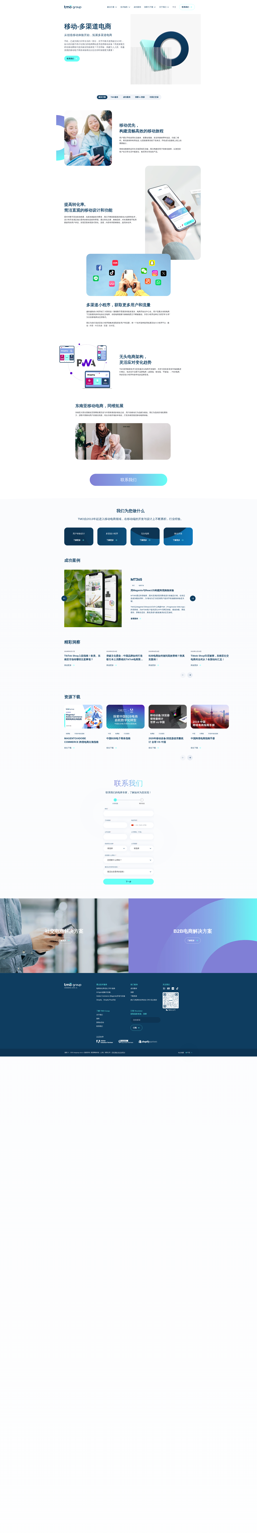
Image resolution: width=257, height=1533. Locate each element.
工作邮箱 (107, 820)
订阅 (135, 1028)
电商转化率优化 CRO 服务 (105, 988)
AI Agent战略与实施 (103, 992)
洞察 (132, 992)
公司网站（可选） (137, 832)
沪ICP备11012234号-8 (118, 1052)
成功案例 (134, 988)
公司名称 (107, 832)
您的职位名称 (109, 843)
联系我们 (99, 1026)
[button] (187, 7)
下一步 (128, 882)
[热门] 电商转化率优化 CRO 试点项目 (144, 1000)
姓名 (106, 808)
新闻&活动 (100, 1022)
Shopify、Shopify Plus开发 (106, 1000)
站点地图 (181, 1052)
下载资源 (134, 996)
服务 (98, 1018)
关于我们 (99, 1015)
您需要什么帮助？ (110, 855)
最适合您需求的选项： (112, 867)
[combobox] (133, 825)
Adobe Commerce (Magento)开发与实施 (110, 996)
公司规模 (134, 843)
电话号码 (134, 820)
